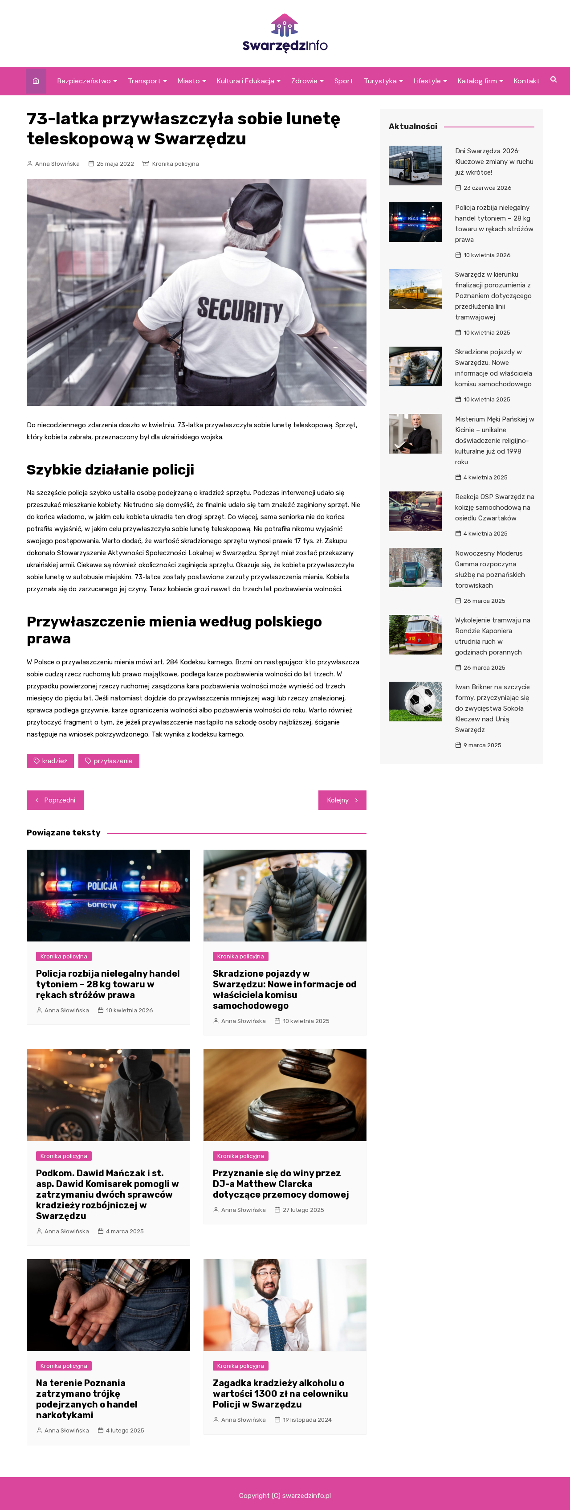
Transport (144, 81)
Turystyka (380, 81)
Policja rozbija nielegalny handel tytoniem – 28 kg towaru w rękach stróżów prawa (108, 984)
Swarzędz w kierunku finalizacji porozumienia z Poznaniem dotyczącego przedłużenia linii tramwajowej (493, 295)
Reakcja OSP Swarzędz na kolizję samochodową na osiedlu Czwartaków (494, 507)
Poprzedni (60, 800)
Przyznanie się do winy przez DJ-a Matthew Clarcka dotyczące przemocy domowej (281, 1184)
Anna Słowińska (57, 163)
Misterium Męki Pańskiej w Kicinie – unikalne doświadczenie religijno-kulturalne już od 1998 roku (494, 440)
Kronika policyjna (175, 163)
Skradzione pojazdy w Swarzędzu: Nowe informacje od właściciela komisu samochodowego (285, 989)
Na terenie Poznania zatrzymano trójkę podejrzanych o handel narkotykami (87, 1399)
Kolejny (338, 800)
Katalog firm (477, 81)
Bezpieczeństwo (84, 81)
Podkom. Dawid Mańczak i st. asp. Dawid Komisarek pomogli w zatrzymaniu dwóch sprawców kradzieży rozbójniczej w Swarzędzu (107, 1194)
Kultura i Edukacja (245, 81)
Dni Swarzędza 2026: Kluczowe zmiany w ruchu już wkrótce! (494, 161)
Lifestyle (427, 81)
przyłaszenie (113, 761)
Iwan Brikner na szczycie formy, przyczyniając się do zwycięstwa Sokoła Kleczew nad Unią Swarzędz (492, 708)
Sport (343, 81)
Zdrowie (304, 81)
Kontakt (527, 81)
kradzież (54, 761)
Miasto (189, 81)
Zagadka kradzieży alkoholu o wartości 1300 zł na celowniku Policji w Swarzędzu (280, 1394)
